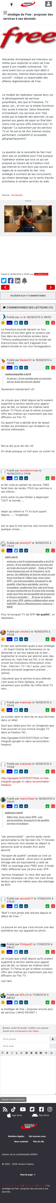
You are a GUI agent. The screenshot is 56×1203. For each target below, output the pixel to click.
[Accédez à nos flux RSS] (5, 1109)
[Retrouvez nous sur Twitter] (32, 1109)
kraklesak (26, 702)
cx (22, 317)
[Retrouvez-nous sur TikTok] (14, 1109)
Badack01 (26, 360)
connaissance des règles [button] (26, 1031)
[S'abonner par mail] (25, 282)
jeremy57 (26, 542)
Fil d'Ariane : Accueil (12, 1185)
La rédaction (41, 274)
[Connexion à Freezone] (48, 4)
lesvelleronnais (29, 470)
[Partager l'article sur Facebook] (11, 282)
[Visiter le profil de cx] (3, 316)
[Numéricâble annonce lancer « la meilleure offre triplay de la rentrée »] (6, 287)
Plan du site (38, 1141)
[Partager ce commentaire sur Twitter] (16, 323)
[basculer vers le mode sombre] (11, 4)
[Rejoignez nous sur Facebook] (42, 1109)
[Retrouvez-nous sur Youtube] (23, 1109)
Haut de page (26, 1174)
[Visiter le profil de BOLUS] (3, 995)
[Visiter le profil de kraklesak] (3, 703)
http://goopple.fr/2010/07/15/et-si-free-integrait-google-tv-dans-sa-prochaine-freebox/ (25, 781)
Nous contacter (21, 1141)
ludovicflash (27, 798)
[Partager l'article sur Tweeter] (4, 282)
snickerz (25, 631)
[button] (2, 1053)
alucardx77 (27, 898)
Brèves (41, 1185)
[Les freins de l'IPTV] (50, 287)
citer (9, 323)
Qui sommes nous (37, 1136)
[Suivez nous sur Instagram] (50, 1109)
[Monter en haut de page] (26, 323)
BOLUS (24, 994)
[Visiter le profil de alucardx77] (3, 899)
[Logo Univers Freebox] (28, 4)
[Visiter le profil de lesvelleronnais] (3, 471)
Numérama (16, 195)
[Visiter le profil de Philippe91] (3, 945)
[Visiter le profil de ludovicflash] (3, 799)
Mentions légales (16, 1136)
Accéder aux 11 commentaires (28, 295)
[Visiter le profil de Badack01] (3, 360)
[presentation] (3, 1053)
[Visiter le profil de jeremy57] (3, 543)
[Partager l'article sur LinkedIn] (18, 282)
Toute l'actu (30, 1185)
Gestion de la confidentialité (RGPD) (20, 1154)
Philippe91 (26, 944)
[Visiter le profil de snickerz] (3, 632)
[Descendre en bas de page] (21, 323)
